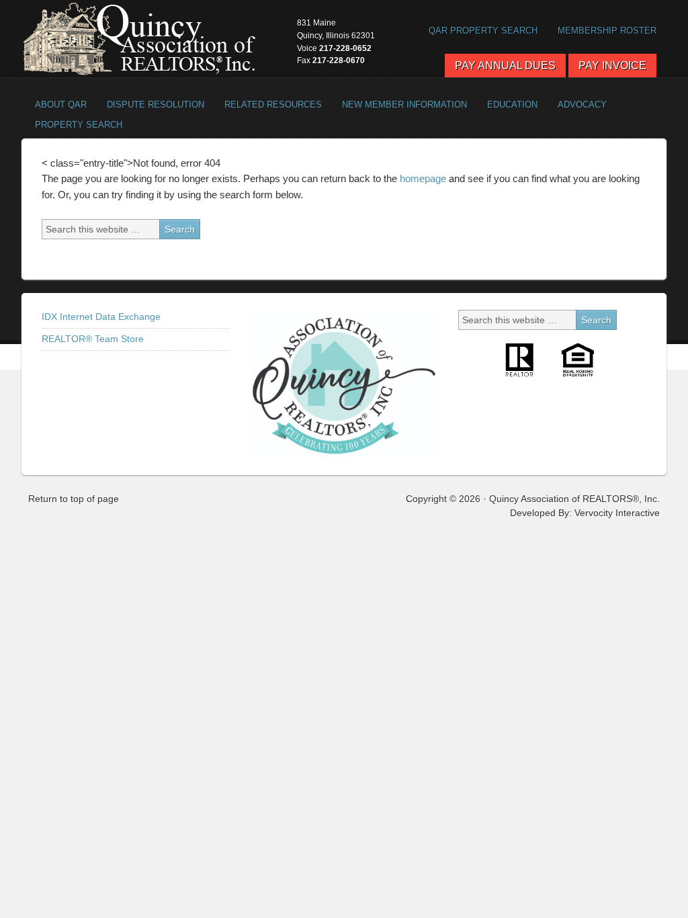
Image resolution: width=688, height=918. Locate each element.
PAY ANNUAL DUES (505, 65)
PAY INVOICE (612, 65)
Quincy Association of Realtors (139, 38)
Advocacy (577, 104)
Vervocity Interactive (617, 512)
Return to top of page (73, 498)
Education (512, 104)
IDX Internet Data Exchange (101, 316)
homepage (423, 178)
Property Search (73, 125)
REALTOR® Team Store (93, 338)
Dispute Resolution (150, 104)
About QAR (56, 104)
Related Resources (268, 104)
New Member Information (404, 104)
